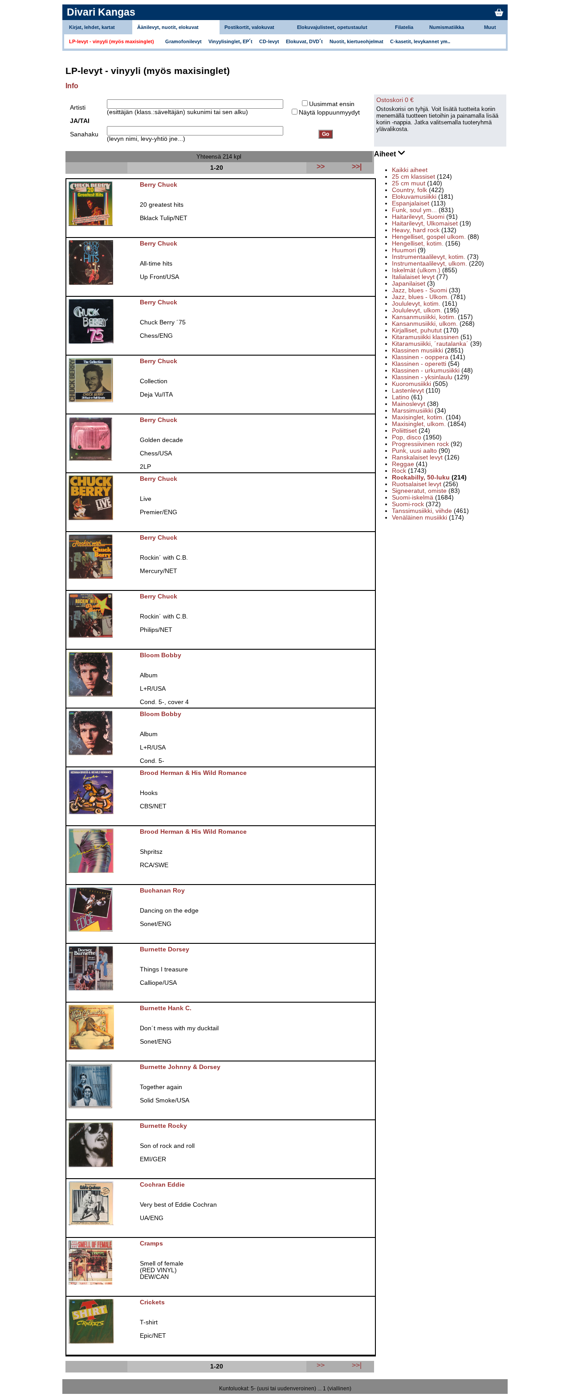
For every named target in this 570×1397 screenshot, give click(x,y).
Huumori (404, 250)
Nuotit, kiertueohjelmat (356, 41)
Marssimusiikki (412, 410)
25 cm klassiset (413, 176)
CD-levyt (269, 41)
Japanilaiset (408, 283)
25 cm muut (408, 183)
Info (71, 86)
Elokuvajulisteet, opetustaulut (332, 27)
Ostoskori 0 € (395, 100)
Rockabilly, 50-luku (421, 477)
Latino (400, 397)
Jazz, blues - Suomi (419, 290)
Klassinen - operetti (419, 364)
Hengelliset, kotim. (418, 243)
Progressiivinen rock (420, 444)
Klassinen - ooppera (420, 357)
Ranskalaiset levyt (417, 457)
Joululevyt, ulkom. (417, 310)
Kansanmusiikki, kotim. (424, 317)
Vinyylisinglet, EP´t (230, 41)
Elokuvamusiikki (414, 196)
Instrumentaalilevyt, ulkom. (429, 263)
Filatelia (404, 27)
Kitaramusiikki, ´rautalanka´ (430, 343)
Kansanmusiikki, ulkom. (425, 323)
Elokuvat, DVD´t (304, 41)
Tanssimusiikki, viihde (422, 511)
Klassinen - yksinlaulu (422, 377)
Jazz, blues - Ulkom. (420, 297)
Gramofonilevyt (183, 41)
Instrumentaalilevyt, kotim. (428, 257)
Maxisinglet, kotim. (418, 417)
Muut (490, 27)
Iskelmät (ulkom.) (416, 270)
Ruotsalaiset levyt (416, 484)
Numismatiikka (446, 27)
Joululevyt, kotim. (416, 303)
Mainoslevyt (408, 404)
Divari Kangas (101, 12)
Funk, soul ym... (414, 210)
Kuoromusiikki (411, 384)
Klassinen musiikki (417, 350)
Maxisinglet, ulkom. (419, 424)
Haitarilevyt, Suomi (418, 216)
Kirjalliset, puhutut (417, 330)
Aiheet (386, 154)
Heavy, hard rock (416, 230)
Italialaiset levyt (413, 277)
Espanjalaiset (410, 203)
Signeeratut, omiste (419, 491)
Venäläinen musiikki (419, 517)
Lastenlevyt (408, 390)
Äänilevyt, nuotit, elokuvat (168, 27)
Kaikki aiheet (410, 170)
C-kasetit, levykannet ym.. (420, 41)
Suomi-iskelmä (412, 497)
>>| (357, 1365)
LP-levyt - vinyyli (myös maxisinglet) (111, 41)
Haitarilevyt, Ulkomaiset (425, 223)
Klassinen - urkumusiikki (426, 370)
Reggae (403, 464)
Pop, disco (406, 437)
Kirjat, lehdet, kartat (92, 27)
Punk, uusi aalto (414, 450)
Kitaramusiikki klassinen (425, 337)
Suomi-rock (408, 504)
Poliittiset (404, 430)
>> (321, 1365)
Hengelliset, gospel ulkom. (429, 237)
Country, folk (409, 190)
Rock (399, 470)
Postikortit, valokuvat (249, 27)
